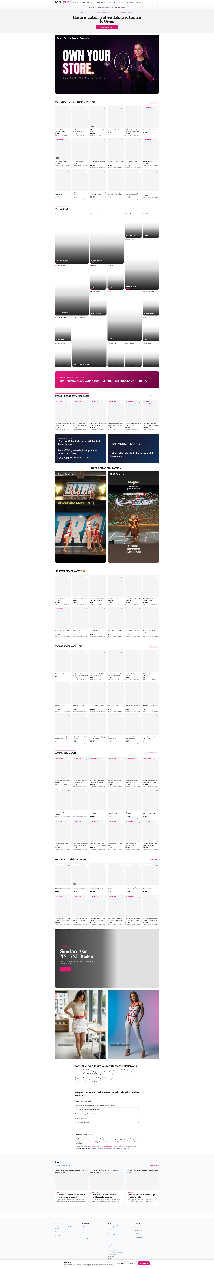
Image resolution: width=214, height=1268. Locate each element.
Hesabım (57, 1234)
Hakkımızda (111, 1232)
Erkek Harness (85, 1236)
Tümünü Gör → (154, 1165)
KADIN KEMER (91, 2)
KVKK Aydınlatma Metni (113, 1240)
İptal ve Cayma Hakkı (113, 1226)
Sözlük (109, 1258)
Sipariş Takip (58, 1236)
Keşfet (65, 969)
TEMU (136, 1235)
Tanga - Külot (85, 1234)
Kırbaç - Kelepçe (85, 1238)
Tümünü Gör (153, 102)
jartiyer (115, 1146)
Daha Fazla (139, 2)
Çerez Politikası (95, 1266)
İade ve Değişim (112, 1234)
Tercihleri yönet (132, 1263)
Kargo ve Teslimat (112, 1236)
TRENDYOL (137, 1233)
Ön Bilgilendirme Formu (113, 1244)
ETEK (110, 2)
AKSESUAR (130, 2)
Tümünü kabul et (144, 1263)
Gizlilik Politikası (112, 1230)
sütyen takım (91, 1146)
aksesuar (120, 1146)
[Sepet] (157, 2)
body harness (108, 1146)
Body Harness (85, 1226)
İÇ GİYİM (121, 2)
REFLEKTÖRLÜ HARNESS (79, 2)
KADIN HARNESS (101, 2)
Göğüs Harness (85, 1228)
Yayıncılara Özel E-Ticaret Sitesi (115, 1252)
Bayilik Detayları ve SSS (113, 1250)
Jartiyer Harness (85, 1232)
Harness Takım (85, 1230)
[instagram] (55, 1231)
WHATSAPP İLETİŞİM (140, 1228)
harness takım (100, 1146)
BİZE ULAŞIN (138, 1226)
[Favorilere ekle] (68, 108)
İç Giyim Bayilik (111, 1248)
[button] (107, 64)
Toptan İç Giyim (112, 1246)
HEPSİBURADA (138, 1237)
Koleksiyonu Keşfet (107, 27)
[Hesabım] (153, 2)
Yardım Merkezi (112, 1254)
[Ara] (150, 2)
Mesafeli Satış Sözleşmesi (114, 1242)
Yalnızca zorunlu (120, 1263)
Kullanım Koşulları (112, 1238)
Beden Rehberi (111, 1256)
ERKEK (114, 2)
